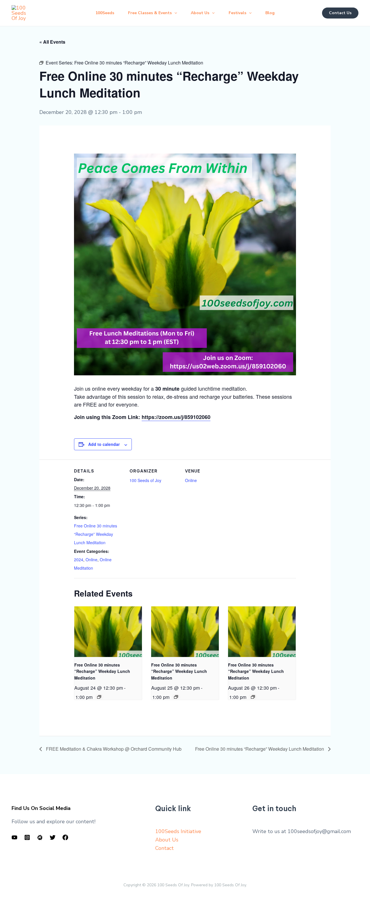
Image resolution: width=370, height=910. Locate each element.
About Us (166, 839)
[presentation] (108, 631)
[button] (174, 13)
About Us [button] (200, 13)
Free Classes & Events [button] (150, 13)
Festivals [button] (237, 13)
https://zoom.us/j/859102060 (176, 417)
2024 (78, 559)
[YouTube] (14, 837)
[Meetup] (40, 837)
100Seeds (104, 13)
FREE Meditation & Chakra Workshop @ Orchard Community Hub (113, 748)
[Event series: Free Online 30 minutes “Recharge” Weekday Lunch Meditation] (99, 697)
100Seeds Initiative (178, 831)
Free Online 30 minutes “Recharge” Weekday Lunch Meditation (95, 534)
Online (91, 559)
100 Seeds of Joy (145, 480)
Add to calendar (104, 444)
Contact (164, 848)
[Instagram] (27, 837)
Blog (270, 13)
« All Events (52, 41)
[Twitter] (53, 837)
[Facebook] (65, 837)
